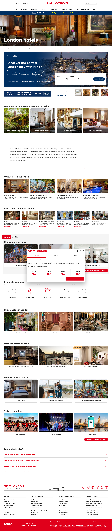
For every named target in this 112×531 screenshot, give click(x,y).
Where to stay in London (9, 514)
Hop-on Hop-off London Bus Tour (93, 501)
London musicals (8, 511)
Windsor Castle (62, 509)
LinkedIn (97, 487)
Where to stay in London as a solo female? (16, 472)
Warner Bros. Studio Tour (91, 512)
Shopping (6, 512)
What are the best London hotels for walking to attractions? (21, 460)
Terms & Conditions (94, 521)
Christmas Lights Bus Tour (92, 514)
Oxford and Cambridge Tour (92, 511)
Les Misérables (34, 512)
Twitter (102, 487)
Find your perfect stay (61, 95)
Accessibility (84, 521)
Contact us (52, 521)
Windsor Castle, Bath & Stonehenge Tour (95, 499)
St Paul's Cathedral (63, 512)
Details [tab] (56, 255)
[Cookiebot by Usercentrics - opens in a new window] (78, 251)
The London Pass (63, 514)
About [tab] (75, 255)
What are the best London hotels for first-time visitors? (20, 455)
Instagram (93, 487)
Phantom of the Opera (36, 503)
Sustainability (76, 521)
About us (59, 521)
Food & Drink (7, 509)
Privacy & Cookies (104, 521)
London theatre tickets (9, 503)
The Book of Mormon (36, 507)
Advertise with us (67, 521)
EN (18, 3)
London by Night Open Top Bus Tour (94, 503)
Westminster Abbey (63, 511)
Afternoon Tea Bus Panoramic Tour (94, 507)
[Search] (96, 3)
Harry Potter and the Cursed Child (39, 511)
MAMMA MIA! (34, 501)
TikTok (83, 487)
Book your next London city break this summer (65, 13)
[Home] (16, 9)
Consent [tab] (36, 255)
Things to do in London (9, 499)
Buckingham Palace (63, 501)
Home (12, 49)
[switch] (49, 274)
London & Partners (9, 524)
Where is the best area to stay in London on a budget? (20, 466)
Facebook (106, 487)
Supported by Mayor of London (29, 524)
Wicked (33, 509)
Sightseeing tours (8, 507)
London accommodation (22, 49)
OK (74, 279)
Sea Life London (62, 505)
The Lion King (34, 499)
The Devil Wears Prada (36, 505)
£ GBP (24, 3)
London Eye (61, 499)
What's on (6, 501)
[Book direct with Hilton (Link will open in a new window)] (27, 94)
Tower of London (62, 507)
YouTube (88, 487)
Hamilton (33, 514)
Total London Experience (91, 505)
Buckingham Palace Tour (91, 509)
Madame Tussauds (63, 503)
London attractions (8, 505)
